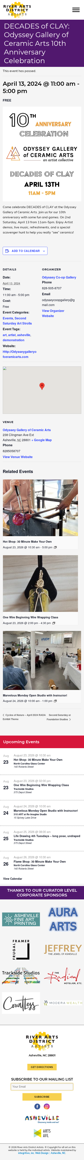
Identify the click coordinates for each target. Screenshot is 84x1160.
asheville (23, 335)
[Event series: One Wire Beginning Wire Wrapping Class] (53, 623)
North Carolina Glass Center (29, 763)
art (5, 335)
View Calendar (12, 879)
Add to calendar (26, 251)
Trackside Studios (24, 789)
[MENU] (76, 9)
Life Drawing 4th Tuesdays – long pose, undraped (47, 836)
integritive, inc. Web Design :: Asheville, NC (41, 1153)
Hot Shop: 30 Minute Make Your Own (27, 541)
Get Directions (42, 1067)
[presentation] (40, 507)
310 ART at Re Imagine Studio (30, 814)
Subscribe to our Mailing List (42, 1079)
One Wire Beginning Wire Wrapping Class (30, 617)
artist (12, 335)
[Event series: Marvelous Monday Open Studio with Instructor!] (55, 701)
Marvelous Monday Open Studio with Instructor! (35, 695)
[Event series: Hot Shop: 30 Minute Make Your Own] (55, 547)
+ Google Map (41, 440)
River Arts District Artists (23, 4)
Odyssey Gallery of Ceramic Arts (27, 430)
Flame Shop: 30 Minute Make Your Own (40, 861)
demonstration (13, 340)
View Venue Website (18, 457)
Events (8, 318)
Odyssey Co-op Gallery (59, 277)
